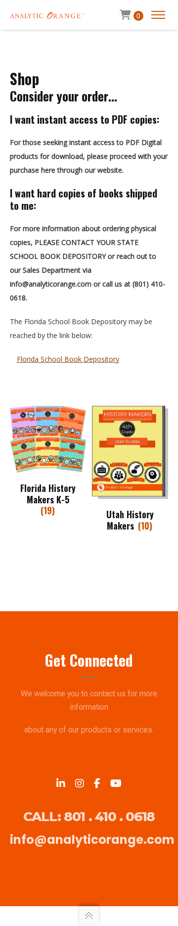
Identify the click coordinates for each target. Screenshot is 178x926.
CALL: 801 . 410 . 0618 (89, 817)
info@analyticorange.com (92, 839)
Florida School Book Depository (68, 359)
